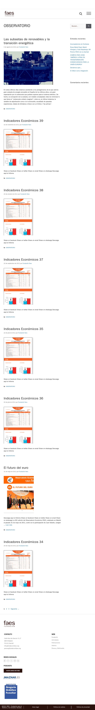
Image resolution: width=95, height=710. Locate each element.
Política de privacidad (83, 707)
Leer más (9, 525)
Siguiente (15, 609)
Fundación (55, 637)
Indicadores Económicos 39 (23, 121)
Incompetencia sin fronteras (79, 44)
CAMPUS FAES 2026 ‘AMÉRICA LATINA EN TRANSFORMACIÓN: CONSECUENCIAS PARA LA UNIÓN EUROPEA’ (79, 59)
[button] (80, 13)
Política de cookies (59, 707)
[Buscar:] (78, 26)
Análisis (54, 645)
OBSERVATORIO (10, 109)
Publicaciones (56, 643)
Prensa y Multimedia (58, 648)
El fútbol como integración (79, 71)
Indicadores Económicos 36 (23, 398)
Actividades (55, 640)
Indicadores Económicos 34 (23, 542)
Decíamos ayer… (76, 68)
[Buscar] (88, 26)
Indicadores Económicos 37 (23, 260)
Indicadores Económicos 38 (23, 190)
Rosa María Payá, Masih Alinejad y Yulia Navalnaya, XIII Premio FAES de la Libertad (80, 50)
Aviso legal (35, 707)
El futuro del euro (16, 468)
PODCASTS (8, 666)
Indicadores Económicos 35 (23, 329)
